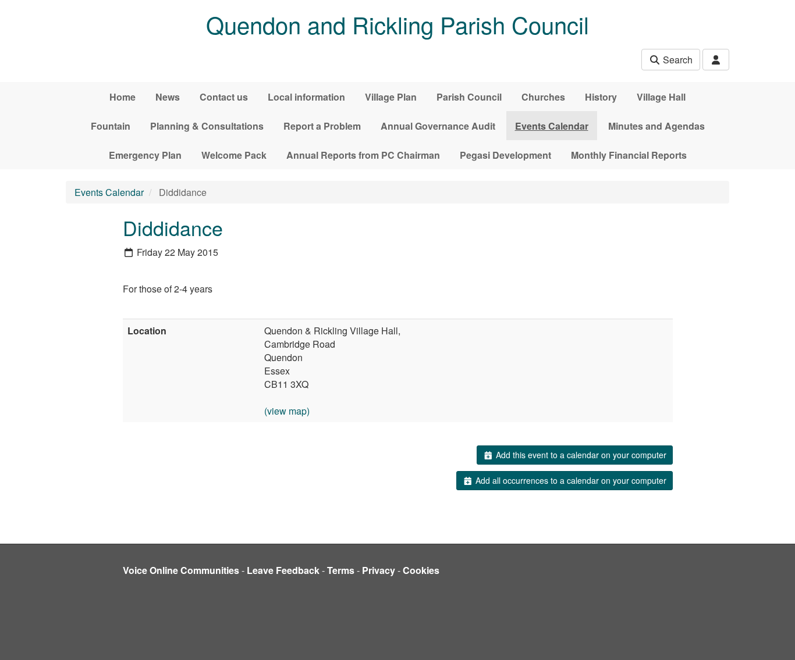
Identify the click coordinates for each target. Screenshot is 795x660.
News (167, 97)
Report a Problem (322, 126)
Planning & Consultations (207, 126)
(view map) (287, 411)
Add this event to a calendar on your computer (580, 455)
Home (122, 97)
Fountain (110, 126)
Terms (340, 570)
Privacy (378, 570)
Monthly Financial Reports (629, 155)
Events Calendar (551, 126)
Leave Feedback (283, 570)
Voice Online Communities (181, 570)
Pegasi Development (505, 155)
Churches (543, 97)
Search (677, 59)
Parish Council (469, 97)
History (601, 97)
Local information (306, 97)
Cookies (421, 570)
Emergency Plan (145, 155)
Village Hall (661, 97)
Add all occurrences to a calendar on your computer (569, 480)
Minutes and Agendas (656, 126)
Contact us (224, 97)
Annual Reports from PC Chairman (363, 155)
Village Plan (391, 97)
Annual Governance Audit (438, 126)
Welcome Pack (234, 155)
